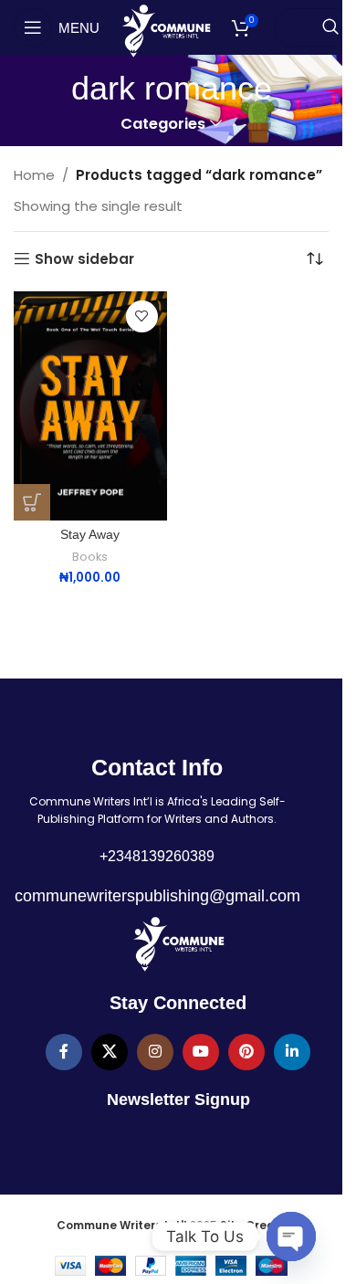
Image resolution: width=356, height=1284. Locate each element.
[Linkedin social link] (292, 1052)
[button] (32, 502)
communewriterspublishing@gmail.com (157, 896)
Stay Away (90, 535)
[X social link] (109, 1052)
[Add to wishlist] (142, 316)
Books (90, 556)
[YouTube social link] (201, 1052)
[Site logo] (166, 29)
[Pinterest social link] (246, 1052)
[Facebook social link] (64, 1052)
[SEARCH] (330, 27)
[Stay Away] (90, 406)
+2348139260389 (157, 856)
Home (34, 174)
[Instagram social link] (155, 1052)
